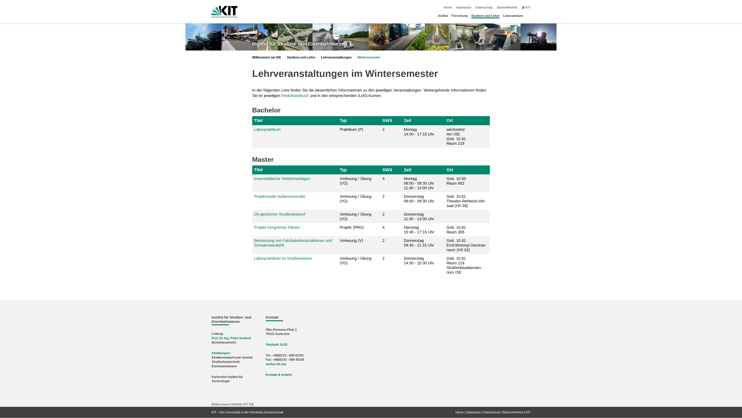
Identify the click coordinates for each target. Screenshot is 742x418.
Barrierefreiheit (507, 7)
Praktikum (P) (351, 129)
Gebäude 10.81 (277, 344)
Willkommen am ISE (266, 57)
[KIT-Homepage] (224, 12)
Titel (258, 120)
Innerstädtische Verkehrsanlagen (282, 178)
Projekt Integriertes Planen (277, 227)
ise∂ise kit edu (276, 364)
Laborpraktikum (267, 129)
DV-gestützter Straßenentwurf (279, 214)
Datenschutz (484, 7)
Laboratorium (513, 15)
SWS (387, 120)
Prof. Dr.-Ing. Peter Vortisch (231, 338)
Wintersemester (368, 57)
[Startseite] (529, 16)
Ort (450, 120)
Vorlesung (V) (351, 240)
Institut (443, 15)
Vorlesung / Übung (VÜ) (355, 180)
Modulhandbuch (295, 95)
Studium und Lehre (485, 15)
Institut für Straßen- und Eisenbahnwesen (299, 43)
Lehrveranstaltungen (336, 57)
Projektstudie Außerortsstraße (279, 196)
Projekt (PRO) (352, 227)
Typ (343, 120)
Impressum (463, 7)
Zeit (407, 120)
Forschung (460, 15)
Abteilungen (221, 353)
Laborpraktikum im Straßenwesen (283, 258)
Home (448, 7)
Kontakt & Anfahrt (279, 374)
